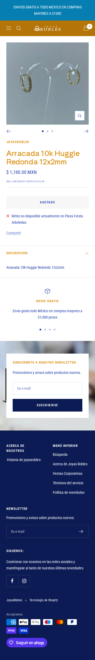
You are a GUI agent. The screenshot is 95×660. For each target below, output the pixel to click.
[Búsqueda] (18, 28)
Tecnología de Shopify (44, 600)
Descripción (17, 253)
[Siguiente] (86, 131)
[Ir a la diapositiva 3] (52, 131)
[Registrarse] (81, 531)
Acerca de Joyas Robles (70, 464)
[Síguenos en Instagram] (24, 581)
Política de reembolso (68, 492)
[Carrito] (86, 28)
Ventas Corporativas (67, 473)
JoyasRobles (17, 142)
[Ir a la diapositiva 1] (43, 131)
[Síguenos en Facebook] (12, 581)
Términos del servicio (68, 483)
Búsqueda (60, 454)
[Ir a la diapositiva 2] (47, 131)
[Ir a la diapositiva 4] (54, 329)
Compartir (13, 233)
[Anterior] (8, 131)
